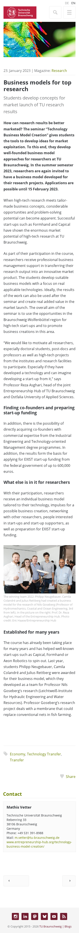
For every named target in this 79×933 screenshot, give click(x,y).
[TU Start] (20, 12)
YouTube (53, 916)
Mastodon (34, 916)
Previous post (16, 880)
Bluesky (44, 916)
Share (70, 776)
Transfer (17, 760)
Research (59, 70)
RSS (63, 916)
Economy (17, 754)
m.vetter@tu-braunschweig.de (37, 837)
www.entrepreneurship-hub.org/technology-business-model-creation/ (39, 844)
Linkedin (25, 916)
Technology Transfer (44, 754)
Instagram (15, 916)
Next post (68, 880)
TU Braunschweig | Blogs (55, 926)
